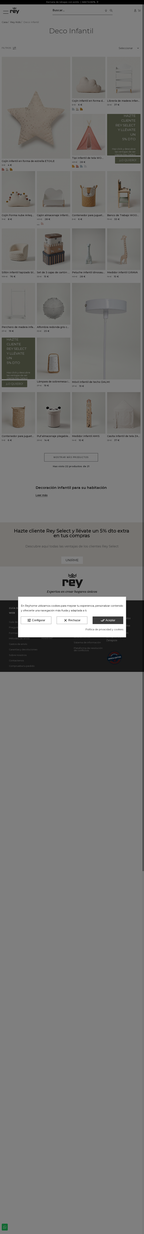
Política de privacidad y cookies (104, 629)
